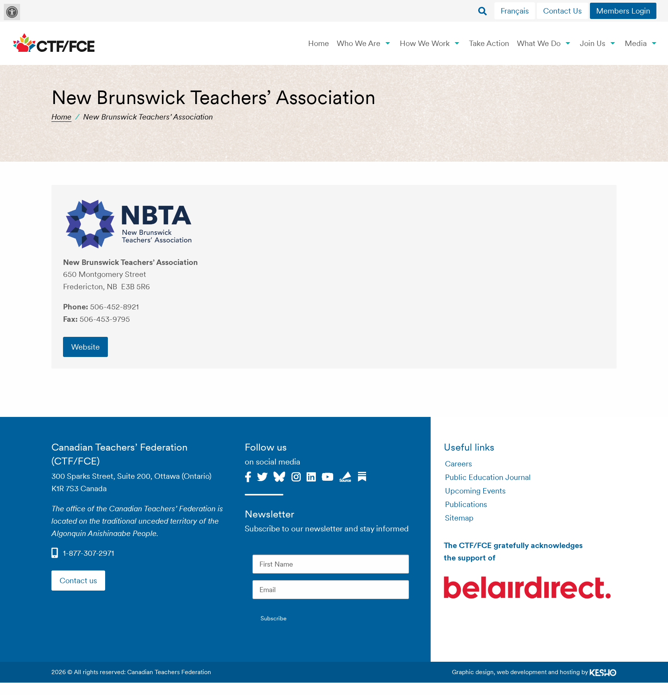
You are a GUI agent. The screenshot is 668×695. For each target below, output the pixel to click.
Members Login (623, 10)
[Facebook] (248, 476)
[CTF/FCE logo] (54, 43)
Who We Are (358, 43)
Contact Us (562, 10)
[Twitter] (262, 476)
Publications (466, 504)
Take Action (489, 43)
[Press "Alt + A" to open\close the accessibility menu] (12, 12)
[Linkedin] (311, 476)
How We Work (425, 43)
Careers (458, 464)
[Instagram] (296, 476)
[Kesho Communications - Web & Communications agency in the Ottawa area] (603, 672)
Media (636, 43)
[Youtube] (328, 476)
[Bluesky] (279, 476)
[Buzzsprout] (345, 476)
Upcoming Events (475, 491)
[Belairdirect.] (527, 589)
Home (318, 43)
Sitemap (459, 518)
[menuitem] (515, 10)
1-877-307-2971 (88, 553)
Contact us (78, 580)
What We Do (539, 43)
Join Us (592, 43)
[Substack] (362, 476)
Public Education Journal (488, 477)
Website (85, 347)
